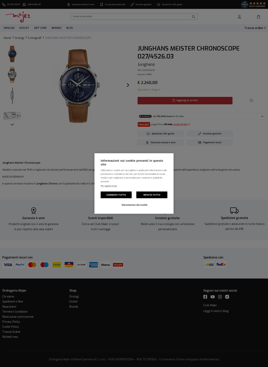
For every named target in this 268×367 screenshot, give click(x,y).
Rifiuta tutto (151, 195)
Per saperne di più (109, 186)
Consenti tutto (116, 195)
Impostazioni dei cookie (135, 205)
